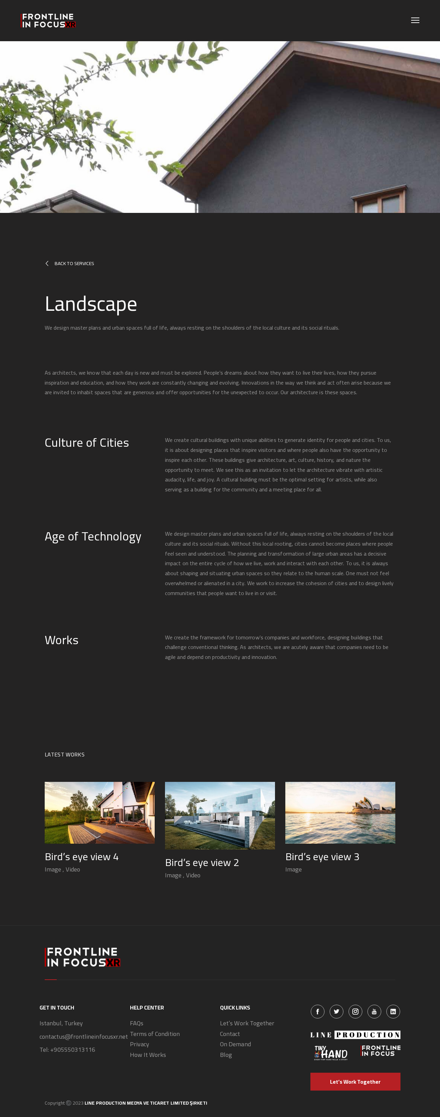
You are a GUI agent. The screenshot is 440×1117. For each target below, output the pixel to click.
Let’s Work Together (247, 1023)
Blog (226, 1055)
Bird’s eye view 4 (82, 856)
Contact (230, 1034)
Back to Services (74, 263)
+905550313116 (72, 1050)
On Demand (235, 1044)
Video (73, 869)
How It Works (148, 1055)
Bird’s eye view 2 (202, 862)
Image (53, 869)
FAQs (136, 1023)
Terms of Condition (155, 1034)
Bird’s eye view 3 (322, 856)
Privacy (140, 1044)
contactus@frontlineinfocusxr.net (84, 1037)
